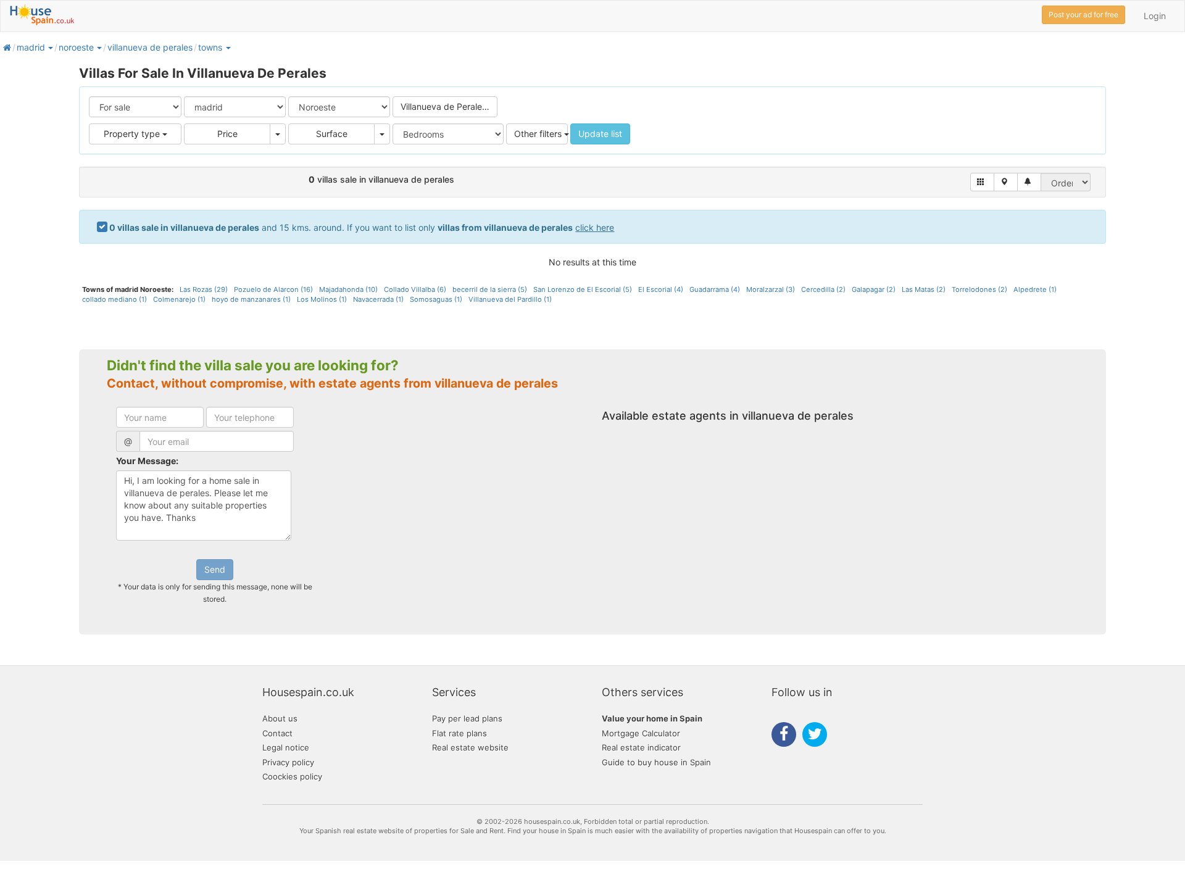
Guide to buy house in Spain (656, 762)
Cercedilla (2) (823, 289)
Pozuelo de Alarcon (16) (273, 289)
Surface (331, 133)
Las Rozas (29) (204, 289)
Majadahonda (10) (348, 289)
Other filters (539, 133)
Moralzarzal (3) (770, 289)
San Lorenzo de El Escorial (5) (582, 289)
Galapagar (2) (874, 289)
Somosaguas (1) (436, 299)
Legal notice (285, 747)
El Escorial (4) (660, 289)
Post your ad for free (1083, 14)
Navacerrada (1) (378, 299)
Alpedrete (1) (1035, 289)
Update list (600, 133)
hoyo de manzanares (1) (251, 299)
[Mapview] (1006, 182)
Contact (277, 733)
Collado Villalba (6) (415, 289)
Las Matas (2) (924, 289)
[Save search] (1029, 182)
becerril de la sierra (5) (489, 289)
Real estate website (470, 747)
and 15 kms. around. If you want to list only (361, 227)
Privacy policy (288, 762)
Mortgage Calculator (641, 733)
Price (227, 133)
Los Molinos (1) (322, 299)
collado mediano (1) (114, 299)
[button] (50, 47)
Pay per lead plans (467, 718)
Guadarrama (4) (714, 289)
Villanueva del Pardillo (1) (510, 299)
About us (279, 718)
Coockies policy (292, 776)
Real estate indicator (641, 747)
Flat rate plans (459, 733)
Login (1155, 15)
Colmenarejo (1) (179, 299)
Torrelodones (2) (979, 289)
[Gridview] (982, 182)
